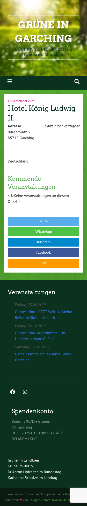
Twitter (43, 221)
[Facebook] (12, 392)
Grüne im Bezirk (21, 465)
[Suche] (77, 81)
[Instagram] (25, 392)
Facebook (43, 252)
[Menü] (9, 81)
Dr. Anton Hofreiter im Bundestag (34, 471)
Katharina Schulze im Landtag (32, 477)
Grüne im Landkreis (24, 460)
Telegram (43, 242)
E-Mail (43, 263)
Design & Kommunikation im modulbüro (55, 500)
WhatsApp (43, 231)
